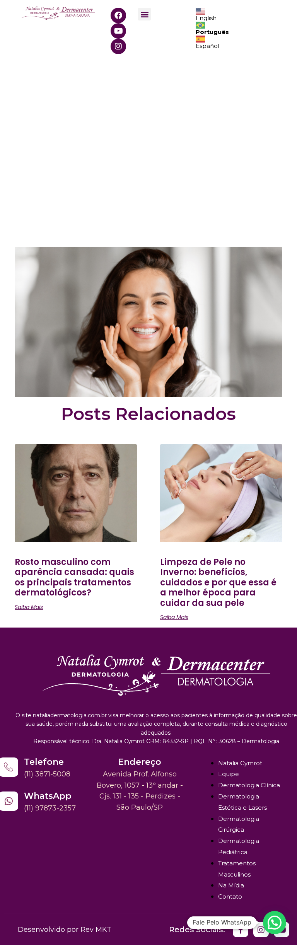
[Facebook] (118, 15)
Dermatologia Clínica (249, 785)
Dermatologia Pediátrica (238, 846)
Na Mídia (231, 885)
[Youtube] (118, 31)
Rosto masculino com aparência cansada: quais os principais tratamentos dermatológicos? (74, 577)
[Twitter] (240, 929)
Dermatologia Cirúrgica (238, 824)
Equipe (228, 774)
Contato (230, 896)
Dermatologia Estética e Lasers (242, 802)
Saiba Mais (29, 607)
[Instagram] (118, 46)
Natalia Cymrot (240, 763)
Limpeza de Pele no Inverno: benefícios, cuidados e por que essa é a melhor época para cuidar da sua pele (218, 582)
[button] (144, 14)
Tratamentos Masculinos (237, 869)
